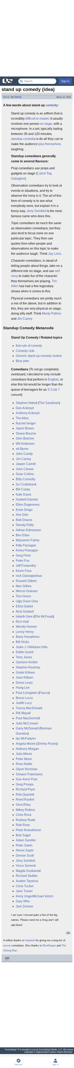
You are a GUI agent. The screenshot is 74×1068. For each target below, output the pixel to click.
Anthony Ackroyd (27, 413)
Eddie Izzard (24, 652)
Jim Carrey (24, 318)
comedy (52, 105)
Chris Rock (23, 814)
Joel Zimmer (24, 906)
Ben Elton (23, 535)
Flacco (44, 692)
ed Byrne (22, 448)
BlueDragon (49, 945)
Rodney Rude (25, 820)
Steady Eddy (25, 525)
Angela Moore (26, 743)
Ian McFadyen (26, 738)
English (53, 379)
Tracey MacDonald (29, 708)
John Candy (24, 453)
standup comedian (24, 138)
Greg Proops (25, 784)
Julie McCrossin (27, 723)
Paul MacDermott (28, 718)
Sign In (65, 81)
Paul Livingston (26, 692)
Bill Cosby (23, 489)
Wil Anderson (25, 443)
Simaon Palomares (29, 774)
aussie (7, 945)
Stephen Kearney (28, 667)
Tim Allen (22, 418)
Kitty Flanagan (26, 545)
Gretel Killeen (25, 672)
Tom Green (23, 596)
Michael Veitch (43, 896)
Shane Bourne (26, 433)
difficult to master (37, 118)
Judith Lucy (24, 703)
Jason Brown (25, 428)
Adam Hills (40, 647)
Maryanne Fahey (27, 540)
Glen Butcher (25, 438)
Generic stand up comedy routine (39, 355)
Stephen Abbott (26, 403)
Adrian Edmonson (28, 530)
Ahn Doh (22, 514)
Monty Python (51, 313)
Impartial (30, 940)
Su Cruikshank (26, 484)
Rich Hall (22, 621)
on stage (46, 123)
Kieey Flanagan (27, 550)
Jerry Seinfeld (36, 211)
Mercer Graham (26, 591)
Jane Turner (24, 891)
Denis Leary (24, 682)
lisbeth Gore (24, 616)
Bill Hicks (22, 642)
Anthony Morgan (27, 748)
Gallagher (18, 178)
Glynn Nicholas (26, 769)
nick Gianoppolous (29, 575)
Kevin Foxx (24, 570)
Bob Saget (23, 835)
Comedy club (25, 350)
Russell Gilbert (26, 581)
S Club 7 (54, 389)
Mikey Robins (25, 809)
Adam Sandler (26, 840)
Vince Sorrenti (26, 865)
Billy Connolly (25, 479)
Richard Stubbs (26, 875)
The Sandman (49, 403)
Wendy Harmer (26, 626)
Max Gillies (23, 586)
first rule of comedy (29, 345)
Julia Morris (24, 753)
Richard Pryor (25, 789)
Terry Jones (24, 657)
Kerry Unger (24, 896)
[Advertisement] (37, 38)
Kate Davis (23, 494)
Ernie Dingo (24, 509)
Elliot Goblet (24, 606)
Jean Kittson (24, 677)
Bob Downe (24, 520)
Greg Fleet (23, 555)
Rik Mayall (23, 713)
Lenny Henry (25, 631)
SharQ (17, 97)
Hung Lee (23, 687)
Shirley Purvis (47, 743)
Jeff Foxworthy (26, 565)
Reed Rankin (25, 799)
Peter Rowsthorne (28, 830)
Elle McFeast (44, 616)
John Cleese (25, 469)
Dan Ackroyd (25, 408)
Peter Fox (22, 560)
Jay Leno (54, 253)
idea (6, 97)
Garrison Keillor (27, 662)
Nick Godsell (25, 611)
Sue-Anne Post (26, 779)
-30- (68, 933)
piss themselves (49, 144)
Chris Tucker (25, 886)
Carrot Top (44, 173)
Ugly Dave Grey (27, 601)
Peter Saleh (24, 845)
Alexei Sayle (25, 850)
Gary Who (23, 901)
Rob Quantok (25, 794)
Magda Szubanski (28, 870)
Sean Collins (25, 474)
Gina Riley (23, 804)
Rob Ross (23, 825)
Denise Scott (25, 855)
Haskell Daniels (27, 499)
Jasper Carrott (26, 464)
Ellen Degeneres (27, 504)
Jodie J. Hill (24, 647)
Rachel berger (26, 423)
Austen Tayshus (27, 881)
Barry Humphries (27, 636)
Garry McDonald (27, 728)
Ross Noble (24, 764)
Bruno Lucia (24, 698)
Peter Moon (24, 759)
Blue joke (22, 361)
